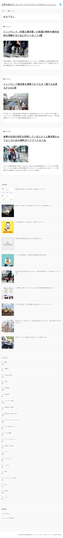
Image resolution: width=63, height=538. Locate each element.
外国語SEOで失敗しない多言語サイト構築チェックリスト (30, 189)
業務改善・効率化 (9, 407)
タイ (6, 452)
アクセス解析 (8, 433)
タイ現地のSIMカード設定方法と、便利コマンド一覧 (29, 222)
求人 (6, 484)
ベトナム (7, 465)
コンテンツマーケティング (11, 420)
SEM (6, 381)
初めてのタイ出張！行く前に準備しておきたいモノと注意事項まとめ (33, 205)
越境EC (6, 368)
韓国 (6, 471)
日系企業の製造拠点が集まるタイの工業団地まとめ (28, 238)
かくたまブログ (6, 513)
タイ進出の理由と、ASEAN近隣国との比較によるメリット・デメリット (33, 304)
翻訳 (6, 362)
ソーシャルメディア (10, 439)
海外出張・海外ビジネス (11, 413)
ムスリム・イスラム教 (10, 478)
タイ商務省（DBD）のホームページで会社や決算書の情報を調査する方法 (34, 288)
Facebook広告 (8, 375)
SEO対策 (7, 388)
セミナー (7, 497)
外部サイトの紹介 (9, 445)
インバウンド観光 (9, 400)
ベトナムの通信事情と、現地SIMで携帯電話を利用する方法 (30, 255)
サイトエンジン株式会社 (8, 518)
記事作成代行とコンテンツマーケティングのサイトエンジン (29, 4)
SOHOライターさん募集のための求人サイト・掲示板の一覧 (30, 337)
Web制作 (7, 394)
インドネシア (8, 458)
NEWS (6, 491)
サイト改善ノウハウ (10, 426)
